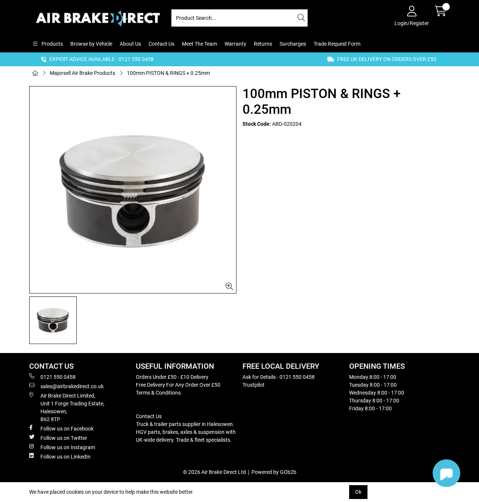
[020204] (133, 189)
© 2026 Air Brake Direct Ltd (214, 472)
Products (51, 44)
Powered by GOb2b (273, 472)
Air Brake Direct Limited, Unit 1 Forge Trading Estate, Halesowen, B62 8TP (72, 407)
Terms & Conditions (158, 393)
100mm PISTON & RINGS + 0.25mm (168, 73)
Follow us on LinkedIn (65, 457)
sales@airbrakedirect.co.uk (72, 386)
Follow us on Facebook (67, 429)
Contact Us (161, 44)
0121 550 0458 (58, 377)
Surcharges (293, 44)
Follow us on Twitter (63, 438)
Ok (358, 492)
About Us (130, 44)
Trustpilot (253, 385)
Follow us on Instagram (67, 447)
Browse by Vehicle (91, 44)
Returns (263, 44)
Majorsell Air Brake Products (82, 73)
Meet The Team (199, 44)
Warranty (235, 44)
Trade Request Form (337, 44)
